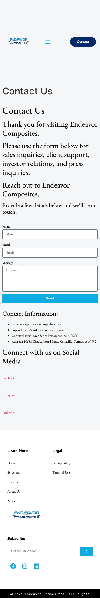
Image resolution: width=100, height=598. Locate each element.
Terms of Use (61, 472)
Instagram (9, 395)
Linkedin (8, 412)
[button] (47, 42)
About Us (13, 491)
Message (7, 263)
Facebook (8, 378)
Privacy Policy (61, 463)
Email (6, 244)
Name (6, 226)
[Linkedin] (36, 566)
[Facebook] (13, 566)
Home (11, 463)
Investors (13, 482)
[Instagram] (25, 566)
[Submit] (86, 551)
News (11, 501)
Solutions (13, 472)
